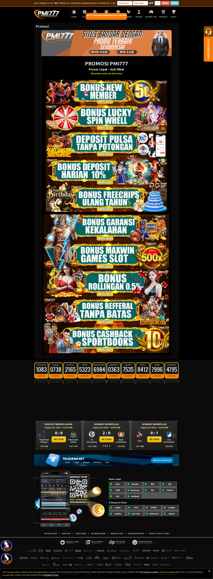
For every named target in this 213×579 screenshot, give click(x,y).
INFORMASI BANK (98, 533)
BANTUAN (66, 533)
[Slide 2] (105, 446)
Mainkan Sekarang (162, 460)
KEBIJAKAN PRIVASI (136, 533)
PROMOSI (163, 17)
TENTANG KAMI (50, 533)
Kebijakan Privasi (51, 575)
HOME (74, 17)
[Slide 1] (103, 446)
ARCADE (138, 17)
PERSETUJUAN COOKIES (159, 533)
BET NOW (59, 439)
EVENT (174, 17)
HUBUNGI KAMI (117, 533)
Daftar (174, 3)
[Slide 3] (107, 446)
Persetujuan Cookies (149, 572)
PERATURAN (81, 533)
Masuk (165, 3)
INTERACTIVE (151, 17)
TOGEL (85, 17)
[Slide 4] (109, 446)
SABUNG (128, 17)
